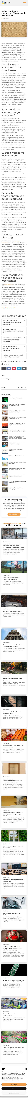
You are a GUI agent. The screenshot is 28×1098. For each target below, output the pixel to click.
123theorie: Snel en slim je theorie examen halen (16, 456)
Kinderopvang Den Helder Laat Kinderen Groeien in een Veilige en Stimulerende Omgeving (12, 948)
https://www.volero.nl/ (7, 308)
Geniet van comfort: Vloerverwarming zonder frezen (17, 463)
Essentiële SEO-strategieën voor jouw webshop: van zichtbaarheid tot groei (17, 431)
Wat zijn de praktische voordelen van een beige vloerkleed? (14, 348)
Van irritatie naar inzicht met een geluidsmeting (16, 398)
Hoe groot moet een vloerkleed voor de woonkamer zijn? (14, 331)
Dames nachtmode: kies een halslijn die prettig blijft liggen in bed (17, 475)
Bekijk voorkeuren (14, 1093)
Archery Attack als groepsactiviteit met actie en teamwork (16, 443)
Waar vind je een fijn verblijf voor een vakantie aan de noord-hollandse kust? (17, 424)
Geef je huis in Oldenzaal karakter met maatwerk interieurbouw (17, 411)
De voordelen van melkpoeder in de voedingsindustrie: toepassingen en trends (13, 814)
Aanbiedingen (6, 18)
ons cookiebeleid (14, 1080)
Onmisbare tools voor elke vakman (12, 611)
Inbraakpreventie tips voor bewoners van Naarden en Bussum (17, 469)
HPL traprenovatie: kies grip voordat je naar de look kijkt (17, 482)
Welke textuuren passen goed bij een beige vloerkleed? (14, 356)
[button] (26, 1069)
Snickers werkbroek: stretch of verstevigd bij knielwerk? (15, 488)
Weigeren (14, 1088)
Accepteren (14, 1084)
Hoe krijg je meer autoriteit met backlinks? (16, 450)
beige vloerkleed (8, 284)
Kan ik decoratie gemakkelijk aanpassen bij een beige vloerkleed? (14, 339)
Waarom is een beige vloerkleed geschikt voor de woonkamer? (14, 322)
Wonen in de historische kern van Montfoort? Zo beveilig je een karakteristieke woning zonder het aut (17, 437)
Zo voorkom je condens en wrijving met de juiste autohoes (17, 405)
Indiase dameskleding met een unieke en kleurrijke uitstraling (17, 418)
